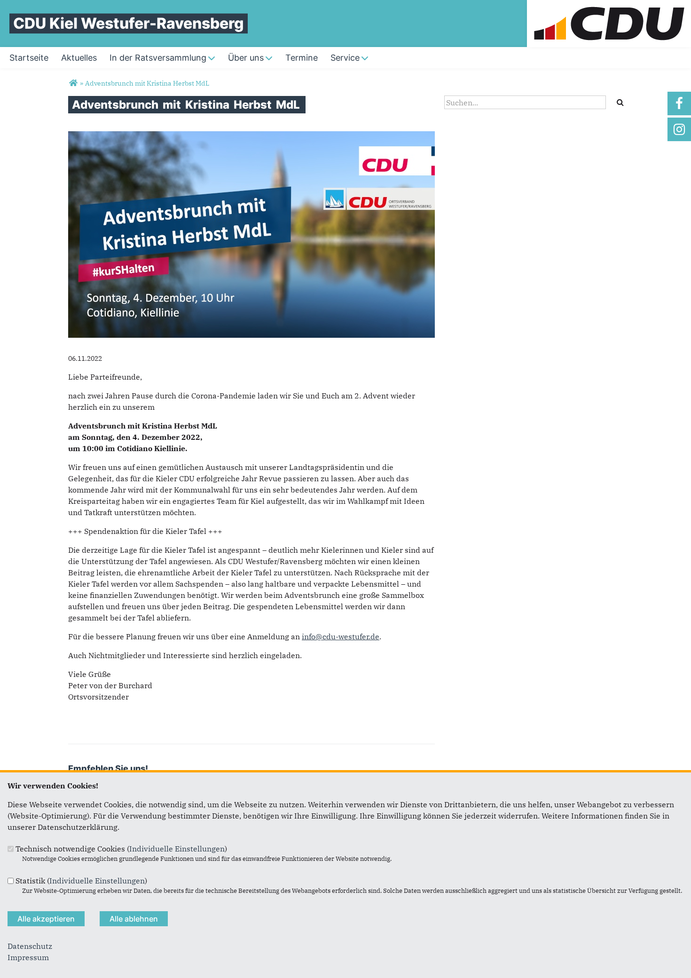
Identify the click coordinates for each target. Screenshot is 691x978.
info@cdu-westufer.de (340, 636)
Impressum (28, 957)
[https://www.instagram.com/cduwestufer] (679, 129)
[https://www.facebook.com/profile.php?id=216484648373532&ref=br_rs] (679, 103)
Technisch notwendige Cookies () (121, 848)
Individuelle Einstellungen (177, 848)
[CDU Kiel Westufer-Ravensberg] (73, 83)
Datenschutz (30, 946)
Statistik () (81, 880)
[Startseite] (609, 5)
